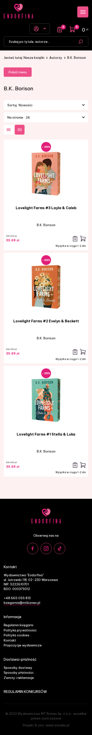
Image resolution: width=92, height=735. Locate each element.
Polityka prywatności (20, 630)
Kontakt (10, 640)
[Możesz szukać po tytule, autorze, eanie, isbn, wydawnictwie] (80, 42)
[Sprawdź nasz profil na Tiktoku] (59, 548)
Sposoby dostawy (18, 668)
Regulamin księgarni (18, 625)
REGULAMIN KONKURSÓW (25, 692)
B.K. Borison (46, 225)
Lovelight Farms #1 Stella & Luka (46, 434)
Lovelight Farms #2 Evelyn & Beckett (46, 321)
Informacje (12, 617)
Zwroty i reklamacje (19, 678)
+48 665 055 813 (17, 598)
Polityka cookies (16, 635)
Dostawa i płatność (20, 659)
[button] (52, 105)
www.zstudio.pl (57, 725)
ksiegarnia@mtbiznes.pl (22, 603)
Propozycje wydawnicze (23, 645)
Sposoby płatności (18, 672)
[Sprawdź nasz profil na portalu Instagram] (46, 548)
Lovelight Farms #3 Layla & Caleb (46, 208)
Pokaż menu (18, 72)
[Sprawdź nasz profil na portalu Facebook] (32, 548)
